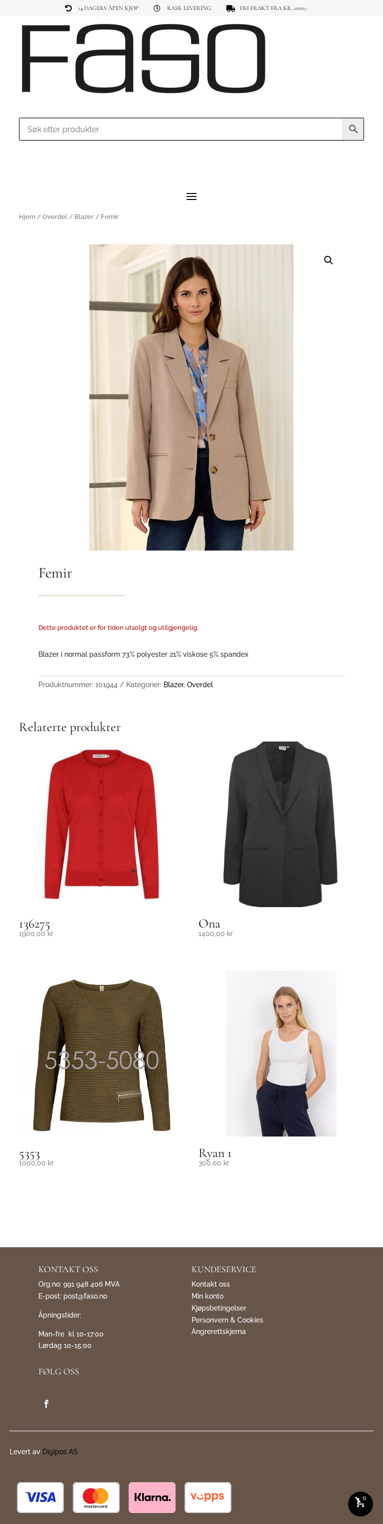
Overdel (54, 216)
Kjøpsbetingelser (219, 1308)
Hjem (27, 216)
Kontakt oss (211, 1284)
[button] (329, 260)
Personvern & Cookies (227, 1320)
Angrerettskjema (219, 1331)
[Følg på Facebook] (46, 1404)
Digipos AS (60, 1452)
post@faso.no (85, 1296)
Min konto (207, 1296)
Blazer (84, 216)
